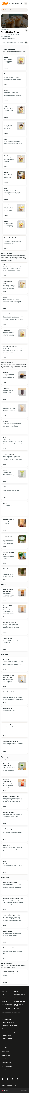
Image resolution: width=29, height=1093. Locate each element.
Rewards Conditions (7, 1070)
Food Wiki (17, 1009)
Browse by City (6, 1009)
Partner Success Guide (18, 1004)
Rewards (4, 1001)
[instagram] (13, 1080)
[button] (11, 42)
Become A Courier (19, 995)
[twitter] (3, 1080)
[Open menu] (25, 3)
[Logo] (5, 3)
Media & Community (20, 1001)
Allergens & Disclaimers (9, 38)
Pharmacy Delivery (7, 1038)
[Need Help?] (21, 3)
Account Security (6, 1062)
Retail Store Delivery (8, 1022)
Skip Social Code (6, 1055)
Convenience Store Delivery (10, 1025)
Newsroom (17, 1012)
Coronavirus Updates (7, 1066)
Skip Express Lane (7, 1004)
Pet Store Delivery (7, 1035)
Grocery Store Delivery (8, 1032)
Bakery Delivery (6, 1019)
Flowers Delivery (6, 1029)
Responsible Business (8, 1012)
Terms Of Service (6, 1047)
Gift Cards (5, 998)
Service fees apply (5, 36)
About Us (4, 991)
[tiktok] (18, 1080)
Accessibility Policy (7, 1059)
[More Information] (26, 30)
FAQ (3, 995)
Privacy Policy (5, 1051)
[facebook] (8, 1080)
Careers (16, 998)
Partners (16, 991)
